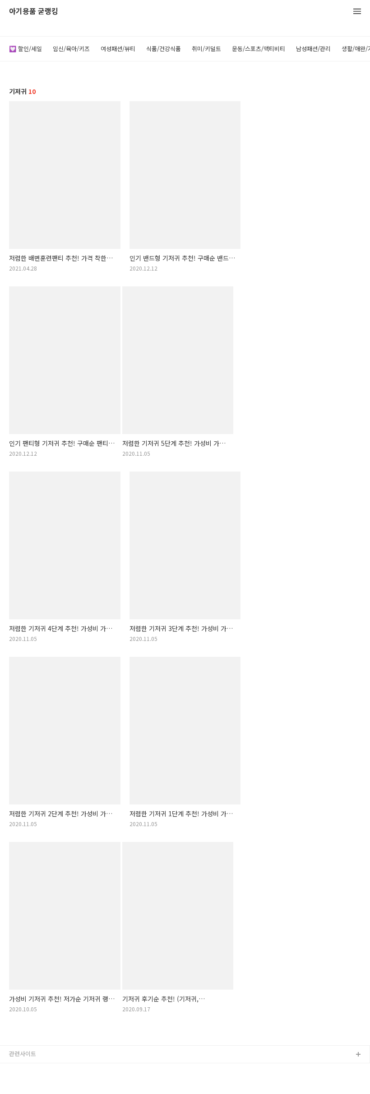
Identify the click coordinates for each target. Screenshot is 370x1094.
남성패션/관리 (313, 48)
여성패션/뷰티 (118, 48)
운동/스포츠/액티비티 (258, 48)
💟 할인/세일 (25, 48)
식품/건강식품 (163, 48)
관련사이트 (22, 1053)
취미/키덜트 (206, 48)
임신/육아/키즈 (71, 48)
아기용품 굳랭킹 (33, 11)
